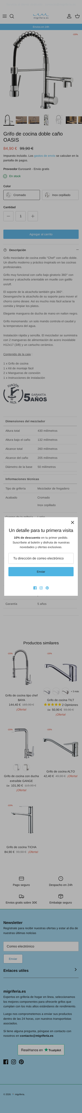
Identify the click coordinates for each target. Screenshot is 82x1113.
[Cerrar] (72, 522)
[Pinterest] (47, 587)
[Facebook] (35, 587)
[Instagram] (41, 587)
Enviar (41, 571)
